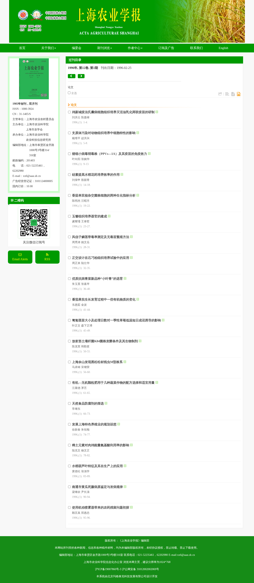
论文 (70, 87)
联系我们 (196, 48)
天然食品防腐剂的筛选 (88, 403)
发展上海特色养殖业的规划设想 (94, 424)
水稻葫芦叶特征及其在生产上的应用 (97, 466)
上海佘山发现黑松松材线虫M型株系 (97, 362)
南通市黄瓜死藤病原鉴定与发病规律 (97, 487)
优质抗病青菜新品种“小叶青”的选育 (97, 278)
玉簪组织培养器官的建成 (89, 216)
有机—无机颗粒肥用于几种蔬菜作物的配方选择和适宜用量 (113, 382)
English (223, 48)
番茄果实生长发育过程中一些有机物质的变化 (104, 299)
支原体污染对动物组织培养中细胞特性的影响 (104, 133)
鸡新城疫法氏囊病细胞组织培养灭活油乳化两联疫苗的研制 (113, 112)
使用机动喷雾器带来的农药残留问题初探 (100, 507)
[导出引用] (220, 94)
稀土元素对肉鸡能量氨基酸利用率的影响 (100, 445)
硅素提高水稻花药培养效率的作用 (96, 174)
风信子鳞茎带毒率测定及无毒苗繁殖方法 (100, 237)
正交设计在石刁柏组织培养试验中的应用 (100, 257)
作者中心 (134, 48)
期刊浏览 (103, 48)
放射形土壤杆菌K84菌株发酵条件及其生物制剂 (105, 341)
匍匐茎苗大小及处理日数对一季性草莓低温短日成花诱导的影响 (116, 320)
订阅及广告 (166, 48)
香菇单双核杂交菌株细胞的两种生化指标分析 (104, 195)
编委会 (76, 48)
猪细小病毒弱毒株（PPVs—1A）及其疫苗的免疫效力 (109, 153)
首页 (22, 48)
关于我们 (47, 48)
